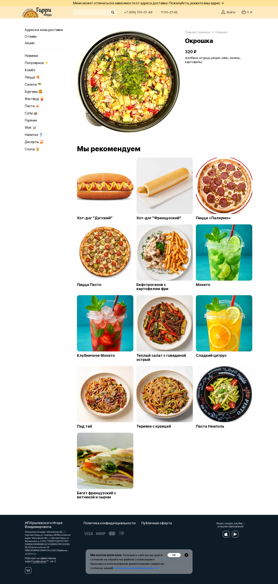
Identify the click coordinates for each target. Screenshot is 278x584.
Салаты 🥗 (33, 84)
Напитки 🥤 (34, 135)
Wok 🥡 (30, 127)
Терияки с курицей (153, 426)
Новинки (31, 56)
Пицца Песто (89, 285)
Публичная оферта (156, 523)
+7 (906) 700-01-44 (138, 12)
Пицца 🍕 (32, 77)
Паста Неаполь (210, 426)
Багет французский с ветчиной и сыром (96, 495)
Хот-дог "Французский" (158, 218)
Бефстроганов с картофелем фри (152, 287)
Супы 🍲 (31, 113)
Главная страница (197, 32)
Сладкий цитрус (211, 355)
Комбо (30, 70)
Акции (29, 43)
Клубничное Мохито (96, 355)
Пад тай (84, 426)
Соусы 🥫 (32, 149)
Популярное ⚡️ (37, 63)
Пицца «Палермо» (213, 218)
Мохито (203, 285)
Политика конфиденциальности (110, 523)
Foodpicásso (38, 561)
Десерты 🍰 (34, 142)
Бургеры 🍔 (34, 91)
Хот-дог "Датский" (95, 218)
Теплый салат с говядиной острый (161, 357)
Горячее (31, 120)
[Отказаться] (186, 555)
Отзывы (31, 36)
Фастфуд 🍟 (34, 99)
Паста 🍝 (32, 106)
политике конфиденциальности (135, 568)
